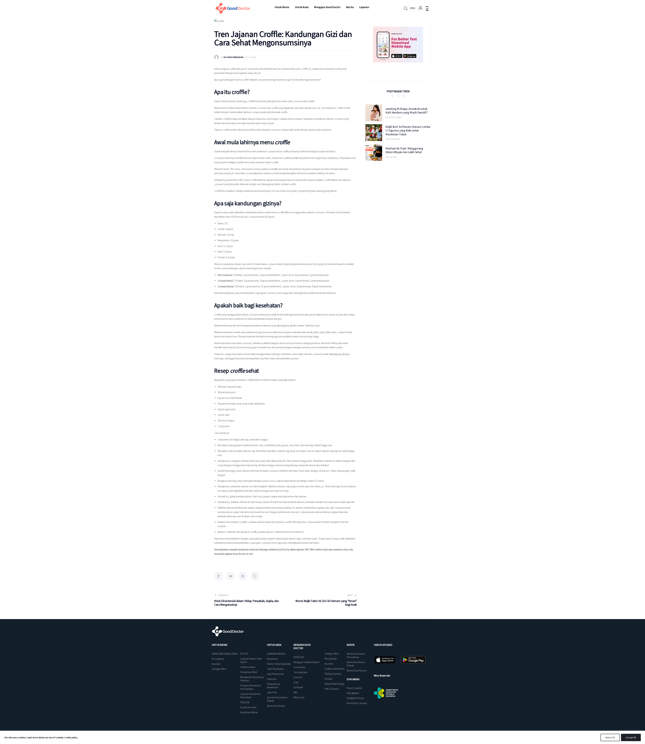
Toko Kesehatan (275, 668)
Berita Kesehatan (276, 705)
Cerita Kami (299, 667)
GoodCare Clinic (248, 707)
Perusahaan (218, 658)
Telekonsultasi (247, 667)
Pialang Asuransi (333, 673)
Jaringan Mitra (219, 668)
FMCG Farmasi (332, 688)
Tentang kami (300, 672)
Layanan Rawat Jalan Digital (251, 660)
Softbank (298, 687)
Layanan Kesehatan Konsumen (250, 695)
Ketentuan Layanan (357, 703)
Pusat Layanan (354, 688)
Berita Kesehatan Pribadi (356, 664)
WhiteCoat (299, 697)
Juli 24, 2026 (391, 157)
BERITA (350, 644)
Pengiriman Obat (248, 672)
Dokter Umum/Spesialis (279, 663)
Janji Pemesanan (275, 673)
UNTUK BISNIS (219, 644)
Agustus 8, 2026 (392, 139)
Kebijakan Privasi (355, 698)
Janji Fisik (272, 692)
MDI (295, 692)
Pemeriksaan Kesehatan (273, 685)
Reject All (610, 737)
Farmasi (328, 678)
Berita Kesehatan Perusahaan (356, 655)
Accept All (631, 737)
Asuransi (216, 663)
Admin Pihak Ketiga (334, 683)
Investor (297, 677)
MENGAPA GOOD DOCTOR (302, 646)
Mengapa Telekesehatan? (306, 662)
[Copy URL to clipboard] (255, 576)
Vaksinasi (271, 679)
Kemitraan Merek (249, 712)
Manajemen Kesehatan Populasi (252, 678)
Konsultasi (272, 658)
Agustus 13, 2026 (393, 117)
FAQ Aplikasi (353, 693)
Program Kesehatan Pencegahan (250, 687)
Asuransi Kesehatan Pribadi (277, 699)
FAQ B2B (244, 702)
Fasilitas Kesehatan (335, 668)
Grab (295, 682)
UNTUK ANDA (274, 644)
